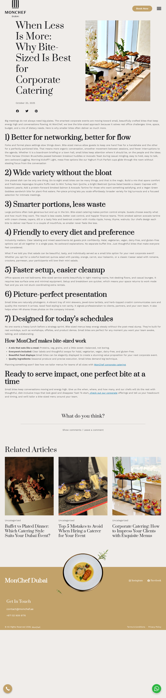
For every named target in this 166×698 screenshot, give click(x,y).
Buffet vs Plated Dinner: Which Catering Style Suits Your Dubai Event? (27, 531)
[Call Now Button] (7, 688)
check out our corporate (103, 393)
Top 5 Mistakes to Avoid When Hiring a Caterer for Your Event (81, 531)
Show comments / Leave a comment (83, 430)
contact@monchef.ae (19, 609)
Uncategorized (13, 520)
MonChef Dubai (26, 580)
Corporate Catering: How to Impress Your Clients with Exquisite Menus (136, 531)
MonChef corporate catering (110, 364)
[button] (159, 8)
